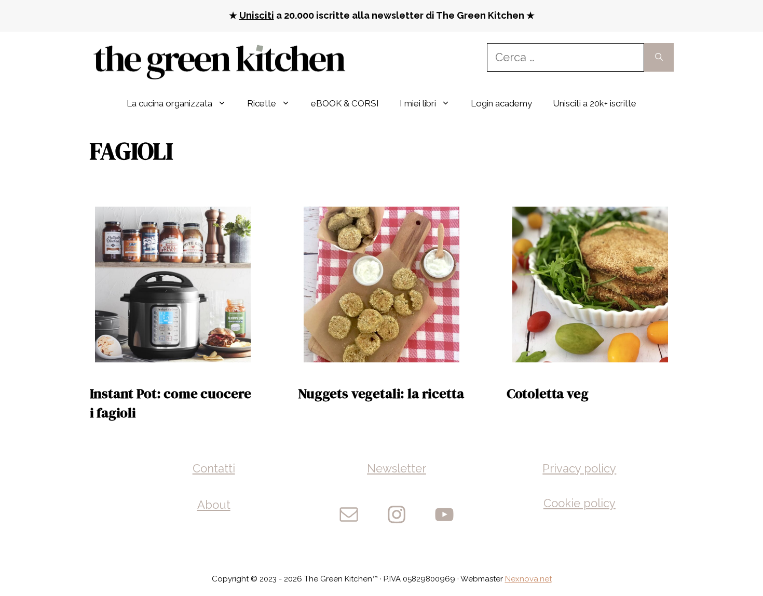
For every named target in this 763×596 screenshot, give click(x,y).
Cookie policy (579, 503)
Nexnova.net (528, 579)
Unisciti (256, 15)
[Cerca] (659, 57)
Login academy (501, 103)
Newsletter (396, 468)
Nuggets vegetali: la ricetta (381, 393)
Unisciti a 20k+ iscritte (594, 103)
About (213, 504)
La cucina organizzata (169, 103)
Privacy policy (579, 468)
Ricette (261, 103)
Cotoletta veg (548, 393)
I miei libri (418, 103)
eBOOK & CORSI (345, 103)
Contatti (214, 468)
